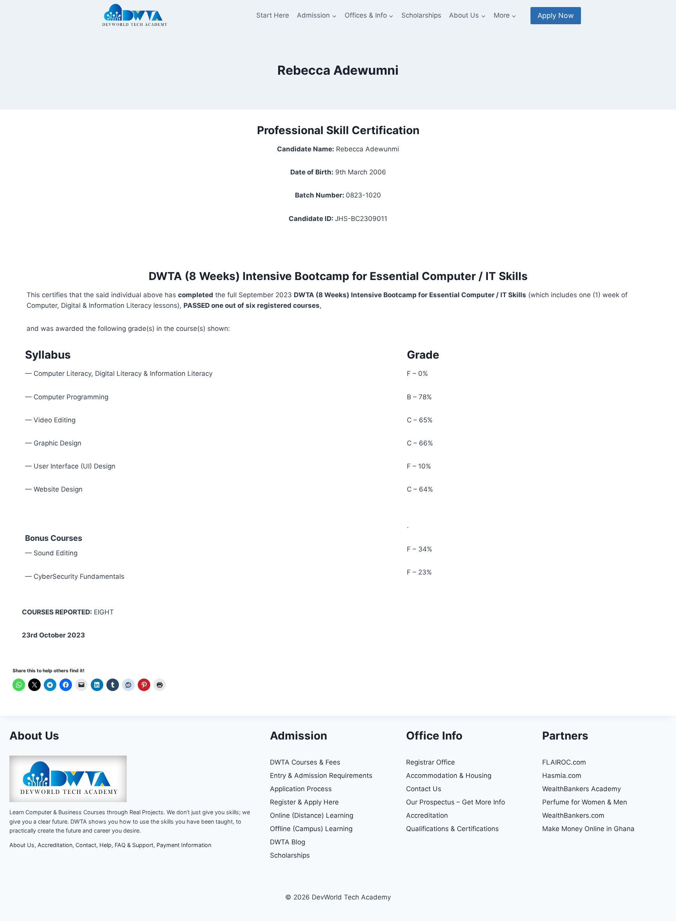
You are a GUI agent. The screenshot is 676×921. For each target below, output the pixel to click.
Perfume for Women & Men (584, 802)
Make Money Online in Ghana (588, 829)
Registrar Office (430, 762)
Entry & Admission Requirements (321, 775)
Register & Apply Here (304, 802)
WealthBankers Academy (581, 789)
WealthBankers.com (573, 815)
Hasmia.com (561, 775)
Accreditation (55, 845)
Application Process (301, 789)
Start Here (272, 15)
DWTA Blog (287, 842)
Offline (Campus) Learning (311, 829)
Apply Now (556, 15)
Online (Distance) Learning (311, 815)
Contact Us (423, 789)
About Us (21, 845)
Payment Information (183, 845)
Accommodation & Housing (448, 775)
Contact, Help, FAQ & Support (114, 845)
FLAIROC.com (564, 762)
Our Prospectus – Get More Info (455, 802)
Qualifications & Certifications (452, 829)
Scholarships (421, 15)
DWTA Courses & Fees (305, 762)
